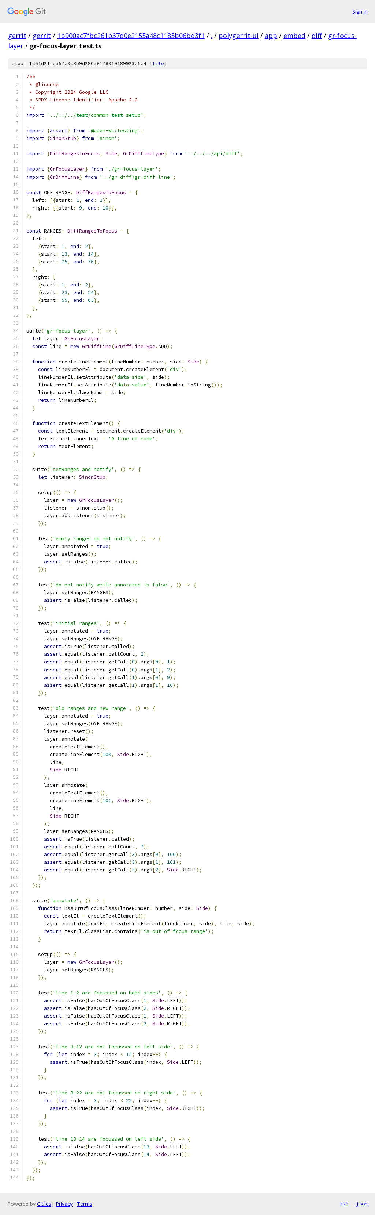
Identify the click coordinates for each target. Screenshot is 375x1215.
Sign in (360, 11)
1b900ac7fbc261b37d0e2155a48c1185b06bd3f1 (131, 35)
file (158, 63)
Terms (84, 1203)
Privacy (64, 1203)
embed (294, 35)
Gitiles (44, 1203)
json (362, 1203)
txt (344, 1203)
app (271, 35)
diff (317, 35)
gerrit (17, 35)
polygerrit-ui (239, 35)
